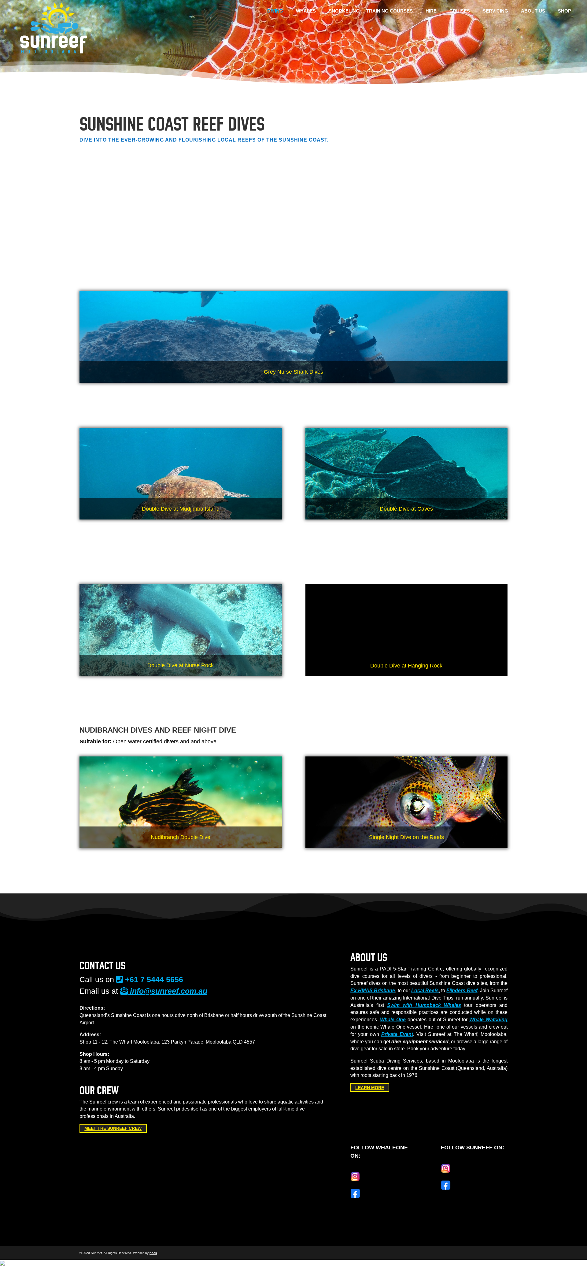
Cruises (459, 11)
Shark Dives (445, 548)
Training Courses (389, 11)
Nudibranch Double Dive (165, 204)
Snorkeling (344, 11)
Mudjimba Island (143, 186)
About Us (533, 11)
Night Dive (216, 204)
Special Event (260, 204)
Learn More (369, 1087)
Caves (213, 186)
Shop (564, 11)
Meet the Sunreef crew (113, 1128)
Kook (153, 1253)
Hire (431, 11)
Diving (275, 11)
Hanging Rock (255, 186)
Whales (306, 11)
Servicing (495, 11)
